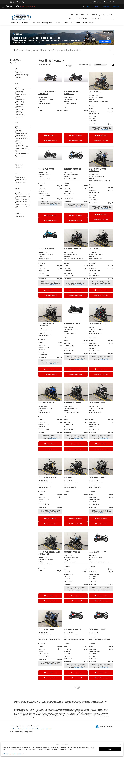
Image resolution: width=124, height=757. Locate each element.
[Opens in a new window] (70, 18)
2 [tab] (63, 43)
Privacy (28, 729)
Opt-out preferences (8, 754)
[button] (120, 744)
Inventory (25, 23)
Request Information (51, 135)
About (51, 23)
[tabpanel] (62, 37)
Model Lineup (15, 23)
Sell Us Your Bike (75, 23)
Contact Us (58, 23)
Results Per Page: (83, 64)
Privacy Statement (18, 754)
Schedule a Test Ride (51, 140)
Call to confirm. (104, 129)
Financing (44, 23)
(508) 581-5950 (80, 15)
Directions (21, 729)
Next (111, 39)
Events (66, 23)
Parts (38, 23)
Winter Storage (88, 23)
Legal (42, 729)
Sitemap (48, 729)
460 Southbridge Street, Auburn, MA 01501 (103, 15)
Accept (110, 749)
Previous (17, 39)
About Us (13, 729)
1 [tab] (60, 43)
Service (32, 23)
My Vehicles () (16, 2)
